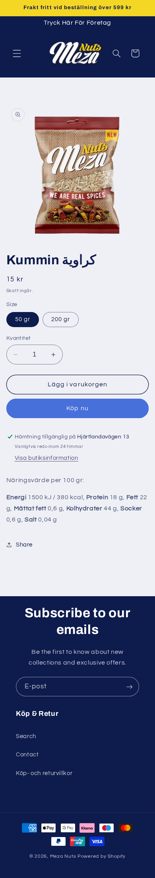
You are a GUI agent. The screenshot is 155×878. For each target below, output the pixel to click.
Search (26, 736)
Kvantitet (18, 338)
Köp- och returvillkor (44, 773)
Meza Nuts (64, 856)
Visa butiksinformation (46, 458)
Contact (27, 755)
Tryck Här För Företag (77, 22)
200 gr (60, 319)
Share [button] (24, 545)
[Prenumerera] (129, 686)
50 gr (22, 319)
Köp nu (77, 408)
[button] (17, 53)
